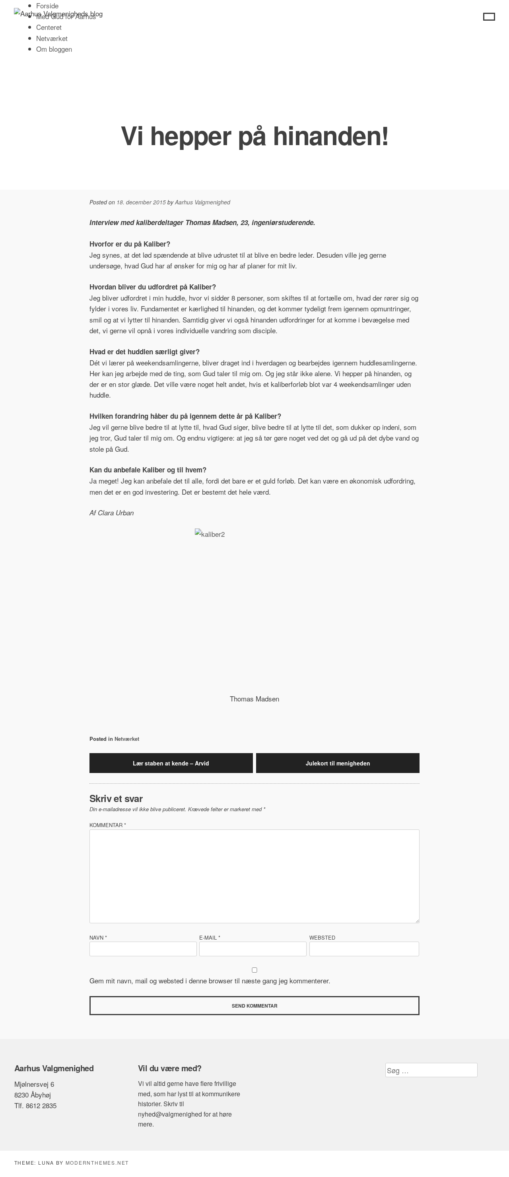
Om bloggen (54, 49)
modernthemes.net (97, 1162)
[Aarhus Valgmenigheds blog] (58, 13)
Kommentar (107, 825)
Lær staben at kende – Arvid (171, 763)
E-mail (209, 937)
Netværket (52, 38)
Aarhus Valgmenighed (202, 202)
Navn (98, 937)
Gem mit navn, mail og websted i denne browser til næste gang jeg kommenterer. (209, 980)
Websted (322, 937)
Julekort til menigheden (338, 763)
